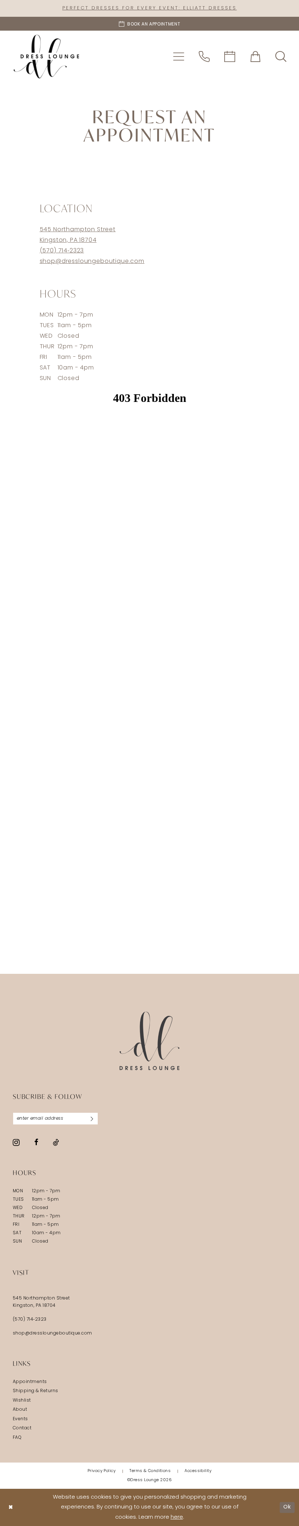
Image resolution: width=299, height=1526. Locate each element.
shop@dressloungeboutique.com (92, 261)
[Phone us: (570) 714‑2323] (204, 56)
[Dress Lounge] (150, 1041)
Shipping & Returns (35, 1391)
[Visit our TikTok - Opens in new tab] (56, 1142)
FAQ (17, 1438)
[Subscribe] (92, 1118)
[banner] (46, 56)
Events (20, 1419)
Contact (22, 1428)
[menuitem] (178, 56)
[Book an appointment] (229, 56)
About (20, 1409)
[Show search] (281, 56)
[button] (178, 56)
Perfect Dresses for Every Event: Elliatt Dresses (149, 8)
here (177, 1517)
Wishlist (22, 1400)
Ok (287, 1507)
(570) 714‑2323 (62, 251)
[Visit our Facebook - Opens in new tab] (36, 1142)
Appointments (30, 1382)
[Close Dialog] (10, 1507)
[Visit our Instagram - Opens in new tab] (16, 1142)
